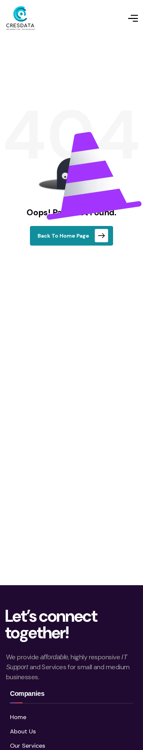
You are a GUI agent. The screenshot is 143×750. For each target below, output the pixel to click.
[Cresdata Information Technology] (21, 18)
